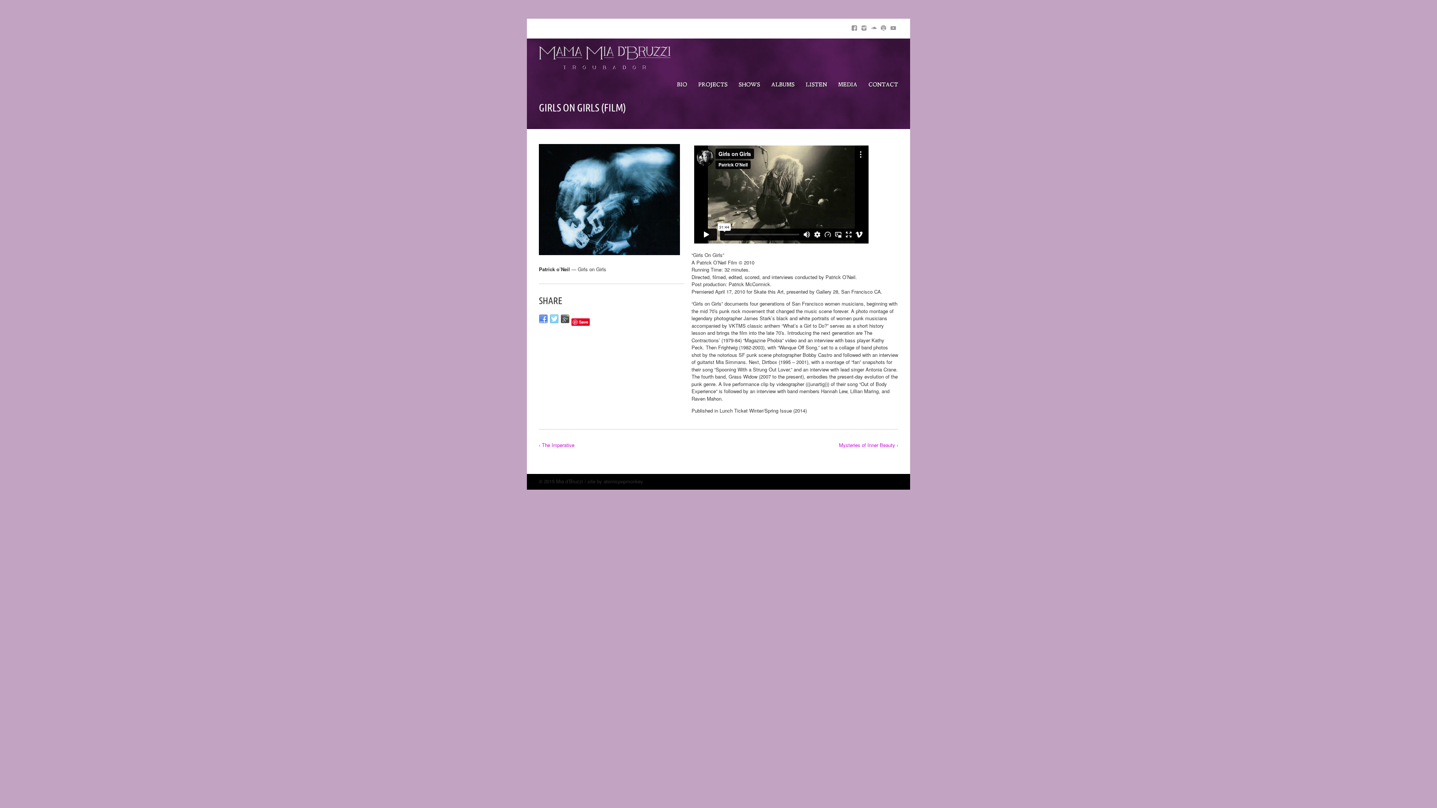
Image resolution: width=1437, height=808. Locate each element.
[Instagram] (864, 26)
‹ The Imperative (556, 445)
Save (583, 322)
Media (847, 85)
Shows (749, 85)
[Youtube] (893, 26)
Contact (883, 85)
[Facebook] (854, 26)
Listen (816, 85)
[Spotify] (884, 26)
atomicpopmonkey (623, 481)
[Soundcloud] (874, 26)
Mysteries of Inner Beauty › (868, 445)
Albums (782, 85)
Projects (712, 85)
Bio (682, 85)
